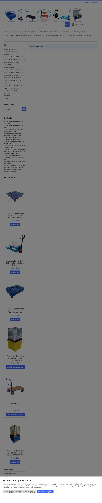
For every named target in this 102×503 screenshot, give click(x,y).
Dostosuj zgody (30, 492)
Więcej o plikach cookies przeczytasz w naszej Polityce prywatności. (23, 487)
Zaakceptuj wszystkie (45, 492)
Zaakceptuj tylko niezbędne (13, 492)
